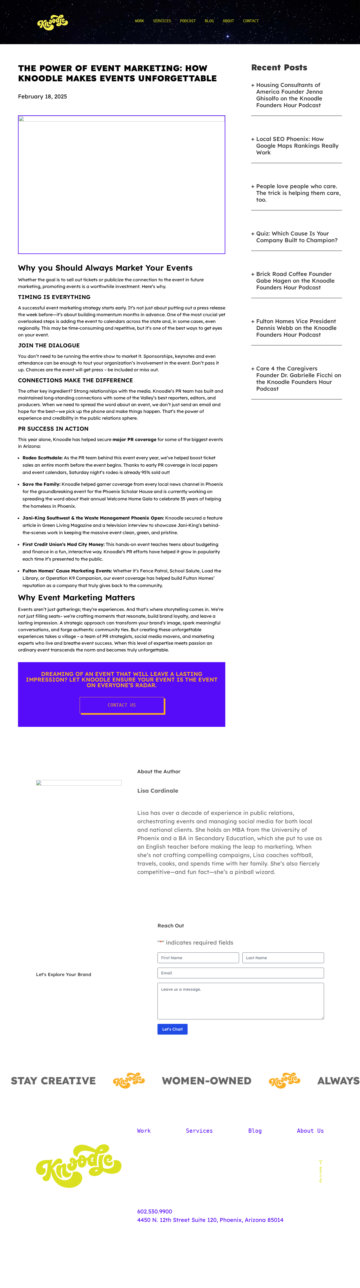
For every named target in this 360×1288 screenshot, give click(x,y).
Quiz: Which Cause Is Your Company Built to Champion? (297, 237)
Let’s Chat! (172, 1029)
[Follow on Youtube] (79, 1130)
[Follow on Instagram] (53, 1130)
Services (162, 21)
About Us (310, 1130)
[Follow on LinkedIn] (66, 1130)
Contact (251, 21)
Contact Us (122, 705)
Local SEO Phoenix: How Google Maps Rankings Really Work (297, 146)
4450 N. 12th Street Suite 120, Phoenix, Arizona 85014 (210, 1219)
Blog (209, 21)
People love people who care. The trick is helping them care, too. (298, 193)
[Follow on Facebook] (40, 1130)
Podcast (188, 21)
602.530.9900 (154, 1211)
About (228, 21)
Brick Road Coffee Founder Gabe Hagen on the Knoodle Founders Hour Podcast (295, 281)
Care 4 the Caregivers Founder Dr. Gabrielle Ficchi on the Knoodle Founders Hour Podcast (298, 378)
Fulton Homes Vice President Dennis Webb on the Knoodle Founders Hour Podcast (296, 328)
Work (139, 21)
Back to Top (321, 1175)
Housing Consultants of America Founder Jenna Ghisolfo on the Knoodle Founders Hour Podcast (289, 95)
